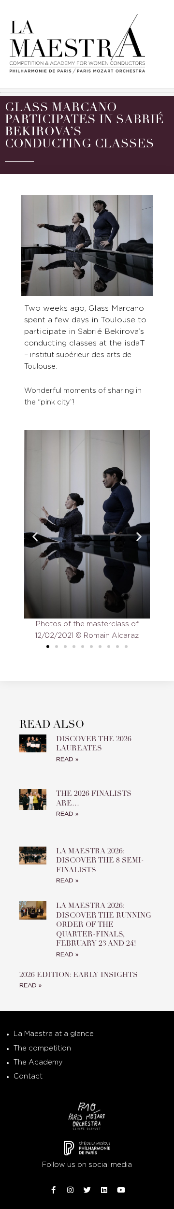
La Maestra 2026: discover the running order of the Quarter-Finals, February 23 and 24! (103, 924)
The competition (42, 1048)
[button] (35, 536)
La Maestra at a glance (54, 1034)
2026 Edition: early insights (79, 974)
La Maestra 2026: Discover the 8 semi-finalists (100, 860)
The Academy (38, 1062)
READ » (67, 759)
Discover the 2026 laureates (93, 743)
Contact (28, 1076)
